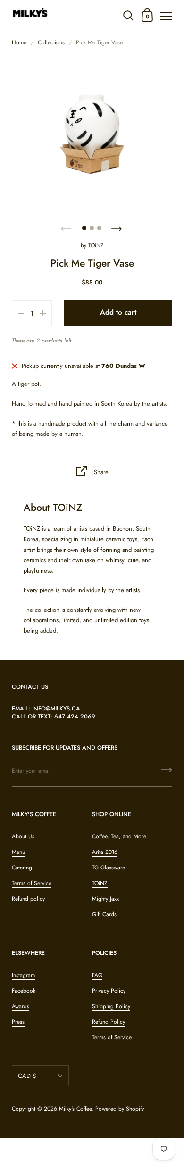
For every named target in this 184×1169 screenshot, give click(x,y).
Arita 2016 (104, 852)
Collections (51, 42)
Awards (20, 1006)
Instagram (23, 975)
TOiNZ (96, 245)
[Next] (117, 226)
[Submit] (166, 773)
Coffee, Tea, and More (119, 836)
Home (19, 42)
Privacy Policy (108, 990)
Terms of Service (31, 883)
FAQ (97, 975)
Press (18, 1022)
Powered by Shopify (119, 1108)
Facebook (23, 990)
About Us (23, 836)
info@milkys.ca (56, 708)
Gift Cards (104, 914)
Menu (18, 852)
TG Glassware (108, 867)
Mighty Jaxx (105, 898)
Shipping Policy (111, 1006)
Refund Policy (108, 1022)
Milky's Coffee (75, 1108)
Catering (22, 867)
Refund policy (28, 898)
